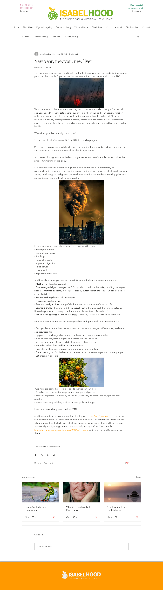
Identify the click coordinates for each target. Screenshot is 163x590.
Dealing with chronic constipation (35, 508)
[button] (44, 27)
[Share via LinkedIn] (48, 455)
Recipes (56, 36)
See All (138, 477)
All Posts (25, 36)
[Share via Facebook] (35, 455)
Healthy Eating (41, 36)
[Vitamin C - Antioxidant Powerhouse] (81, 492)
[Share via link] (54, 455)
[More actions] (127, 54)
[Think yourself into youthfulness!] (122, 492)
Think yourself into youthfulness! (117, 508)
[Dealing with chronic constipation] (40, 492)
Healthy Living (71, 36)
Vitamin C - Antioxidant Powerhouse (78, 508)
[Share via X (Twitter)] (42, 455)
